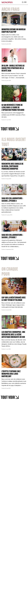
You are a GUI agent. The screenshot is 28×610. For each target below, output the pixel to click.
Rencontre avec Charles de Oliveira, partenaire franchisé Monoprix (12, 166)
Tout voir (8, 128)
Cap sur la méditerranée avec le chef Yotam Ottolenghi (14, 299)
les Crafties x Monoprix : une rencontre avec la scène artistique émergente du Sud (13, 334)
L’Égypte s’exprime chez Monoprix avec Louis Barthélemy (11, 373)
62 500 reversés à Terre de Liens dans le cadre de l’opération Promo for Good (13, 107)
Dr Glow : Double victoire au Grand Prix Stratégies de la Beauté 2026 (13, 68)
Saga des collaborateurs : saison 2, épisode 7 (12, 236)
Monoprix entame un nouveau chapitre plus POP (14, 30)
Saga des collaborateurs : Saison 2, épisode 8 (12, 199)
